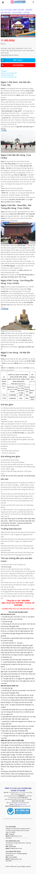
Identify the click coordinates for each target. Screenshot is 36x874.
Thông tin (4, 71)
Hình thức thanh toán (7, 75)
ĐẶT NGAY (18, 60)
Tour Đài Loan (25, 838)
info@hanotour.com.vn (20, 804)
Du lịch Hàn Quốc (17, 861)
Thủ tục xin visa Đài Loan (9, 77)
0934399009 (18, 65)
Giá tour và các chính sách (9, 73)
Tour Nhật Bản (16, 838)
